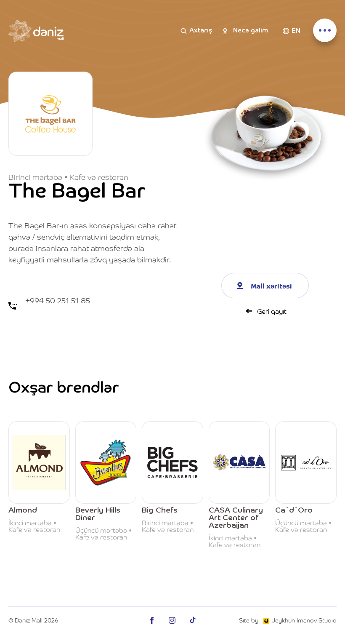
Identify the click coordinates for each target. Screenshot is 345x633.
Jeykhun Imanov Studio (304, 620)
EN (296, 31)
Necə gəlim (250, 31)
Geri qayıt (272, 311)
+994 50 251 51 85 (57, 300)
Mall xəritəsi (271, 285)
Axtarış (200, 31)
